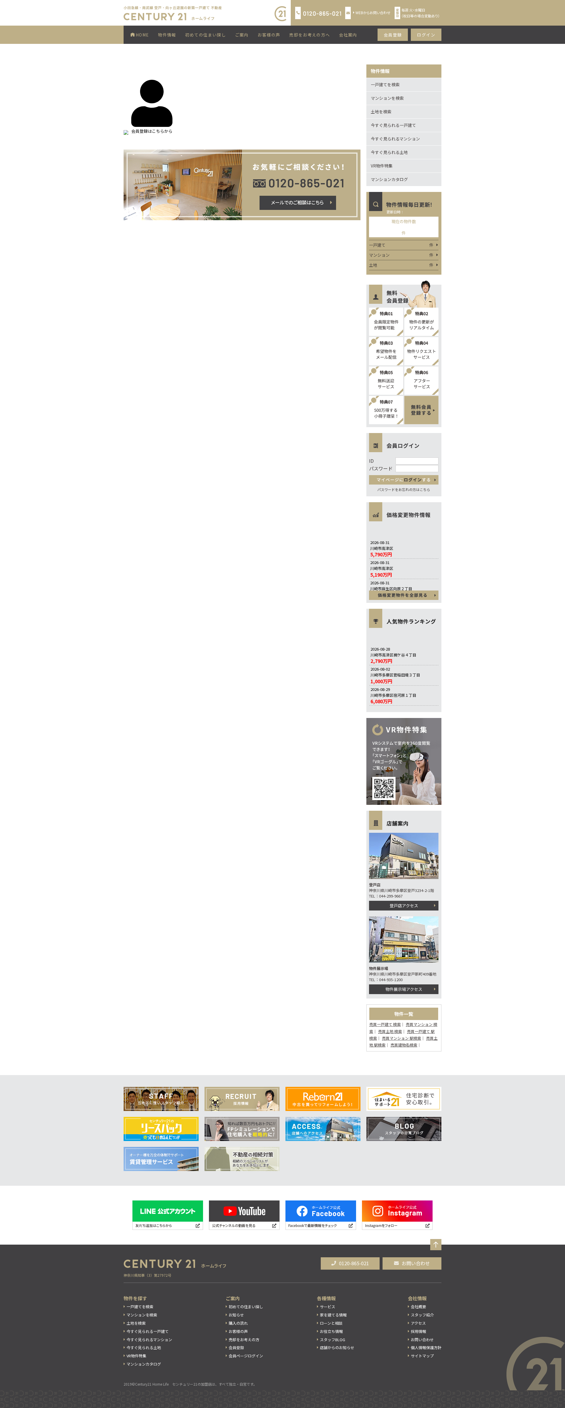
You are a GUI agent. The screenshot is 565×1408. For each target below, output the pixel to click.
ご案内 (242, 35)
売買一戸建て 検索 (385, 1024)
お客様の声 (268, 35)
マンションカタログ (389, 179)
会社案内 (348, 35)
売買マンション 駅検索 (401, 1038)
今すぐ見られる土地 (389, 152)
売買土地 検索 (390, 1031)
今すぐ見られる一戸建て (393, 125)
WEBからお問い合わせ (372, 12)
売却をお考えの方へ (309, 35)
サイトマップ (422, 1356)
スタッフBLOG (332, 1339)
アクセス (418, 1323)
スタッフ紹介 (422, 1315)
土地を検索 (381, 112)
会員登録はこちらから (151, 131)
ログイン (426, 35)
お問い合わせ (416, 1263)
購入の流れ (238, 1323)
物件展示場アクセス (403, 989)
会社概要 (418, 1306)
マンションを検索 (387, 98)
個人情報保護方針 (426, 1347)
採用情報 (418, 1331)
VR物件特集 (382, 166)
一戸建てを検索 (385, 84)
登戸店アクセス (404, 905)
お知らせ (236, 1315)
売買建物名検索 (403, 1045)
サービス (327, 1306)
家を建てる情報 (333, 1315)
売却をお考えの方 (244, 1339)
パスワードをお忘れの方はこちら (403, 489)
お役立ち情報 (331, 1331)
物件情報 (167, 35)
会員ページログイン (246, 1356)
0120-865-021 (354, 1263)
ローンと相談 (331, 1323)
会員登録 (393, 35)
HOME (141, 35)
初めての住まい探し (205, 35)
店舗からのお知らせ (337, 1347)
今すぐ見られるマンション (395, 139)
